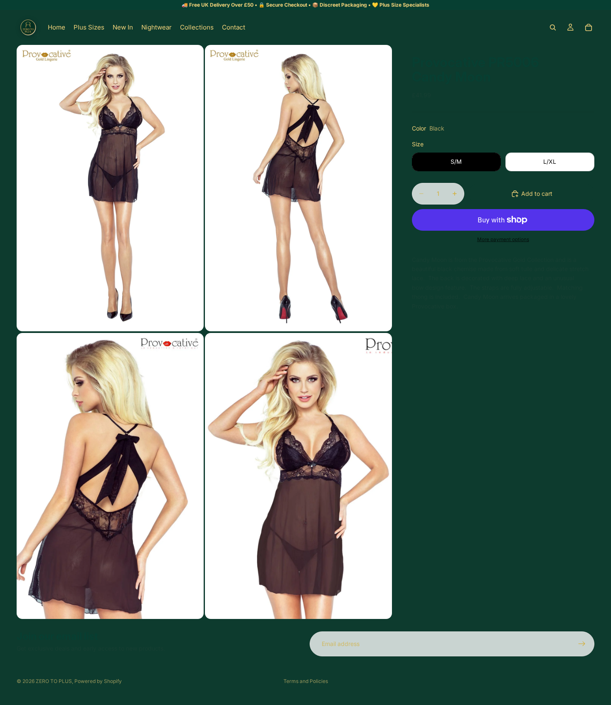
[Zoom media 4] (298, 476)
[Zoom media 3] (110, 476)
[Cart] (588, 27)
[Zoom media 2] (298, 188)
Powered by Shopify (98, 681)
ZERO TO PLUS (54, 681)
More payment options (503, 239)
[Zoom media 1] (110, 188)
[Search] (553, 27)
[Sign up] (582, 644)
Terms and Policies (305, 681)
